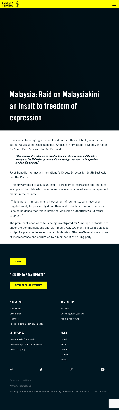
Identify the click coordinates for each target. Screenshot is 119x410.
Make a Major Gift (70, 318)
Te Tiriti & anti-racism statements (26, 323)
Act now (65, 308)
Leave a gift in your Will (72, 313)
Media (64, 359)
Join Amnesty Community (22, 339)
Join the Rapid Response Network (27, 344)
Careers (64, 354)
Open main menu (114, 4)
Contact (65, 349)
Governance (15, 313)
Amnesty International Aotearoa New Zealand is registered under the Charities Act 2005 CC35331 (59, 391)
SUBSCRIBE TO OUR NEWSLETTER (28, 285)
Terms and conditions (20, 380)
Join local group (17, 349)
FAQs (63, 344)
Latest (64, 339)
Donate (18, 261)
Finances (14, 318)
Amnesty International (20, 385)
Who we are (15, 308)
